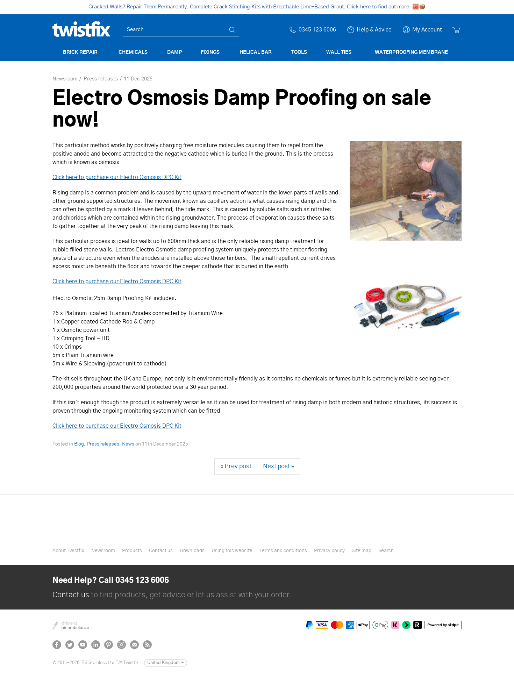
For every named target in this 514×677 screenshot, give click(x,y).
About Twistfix (68, 550)
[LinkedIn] (95, 644)
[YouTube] (82, 644)
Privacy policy (329, 550)
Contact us (161, 550)
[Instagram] (121, 644)
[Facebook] (56, 644)
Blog (79, 444)
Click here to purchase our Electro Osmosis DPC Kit (116, 177)
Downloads (192, 550)
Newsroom (103, 550)
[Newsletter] (134, 644)
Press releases (103, 444)
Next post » (278, 466)
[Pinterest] (108, 644)
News (128, 444)
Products (132, 550)
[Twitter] (69, 644)
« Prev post (235, 466)
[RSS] (147, 644)
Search (386, 550)
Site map (361, 550)
